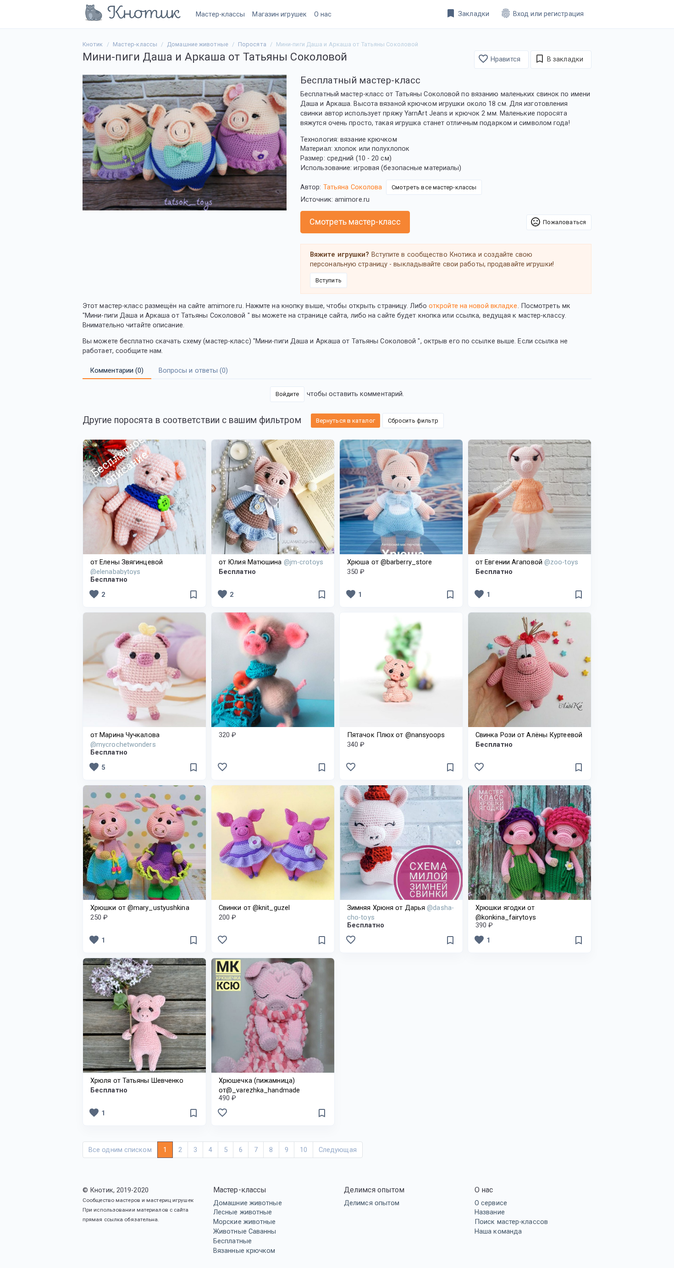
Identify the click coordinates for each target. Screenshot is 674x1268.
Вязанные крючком (244, 1250)
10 (303, 1150)
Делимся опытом (371, 1203)
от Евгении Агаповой (526, 562)
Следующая (338, 1150)
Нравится (499, 58)
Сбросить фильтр (413, 420)
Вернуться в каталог (345, 420)
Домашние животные (247, 1203)
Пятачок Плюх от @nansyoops (396, 735)
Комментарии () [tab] (117, 370)
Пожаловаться (558, 221)
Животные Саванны (244, 1231)
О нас (323, 14)
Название (490, 1212)
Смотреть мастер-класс (355, 221)
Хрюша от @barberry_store (389, 562)
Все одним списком (120, 1150)
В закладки (558, 58)
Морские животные (244, 1222)
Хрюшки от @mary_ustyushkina (139, 908)
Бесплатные (232, 1241)
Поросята (252, 44)
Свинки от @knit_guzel (254, 908)
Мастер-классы (220, 14)
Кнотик (93, 44)
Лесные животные (242, 1212)
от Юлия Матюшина (271, 562)
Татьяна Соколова (352, 186)
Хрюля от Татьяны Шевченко (137, 1080)
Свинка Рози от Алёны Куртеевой (528, 735)
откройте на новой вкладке (473, 306)
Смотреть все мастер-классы (434, 187)
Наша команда (498, 1231)
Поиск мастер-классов (511, 1222)
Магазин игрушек (279, 14)
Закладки (467, 13)
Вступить (328, 280)
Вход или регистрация (542, 13)
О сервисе (491, 1203)
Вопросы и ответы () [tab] (193, 370)
